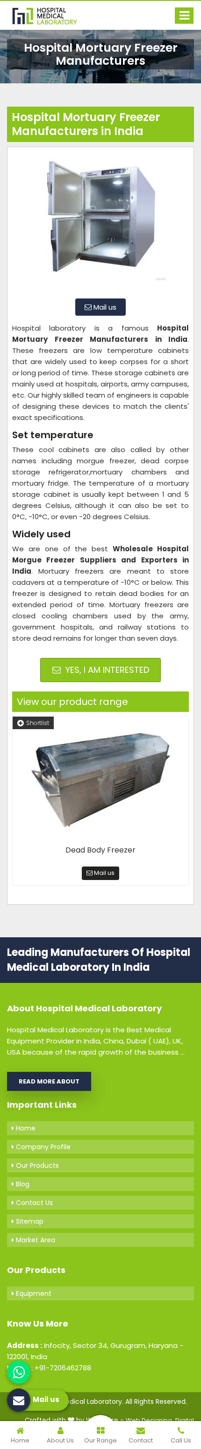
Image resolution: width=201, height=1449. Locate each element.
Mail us (104, 307)
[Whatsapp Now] (18, 1372)
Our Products (36, 1165)
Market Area (34, 1240)
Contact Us (33, 1202)
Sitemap (28, 1221)
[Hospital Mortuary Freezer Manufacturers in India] (100, 221)
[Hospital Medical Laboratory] (49, 15)
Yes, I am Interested (106, 670)
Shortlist (37, 723)
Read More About (49, 1081)
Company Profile (42, 1146)
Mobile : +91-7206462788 (49, 1368)
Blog (21, 1184)
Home (25, 1128)
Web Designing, (149, 1420)
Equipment (32, 1293)
